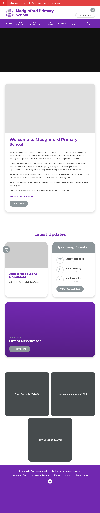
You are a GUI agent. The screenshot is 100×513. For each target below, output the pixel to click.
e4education (76, 471)
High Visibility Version (20, 475)
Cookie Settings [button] (82, 475)
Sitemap (57, 475)
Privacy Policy (69, 475)
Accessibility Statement (41, 475)
